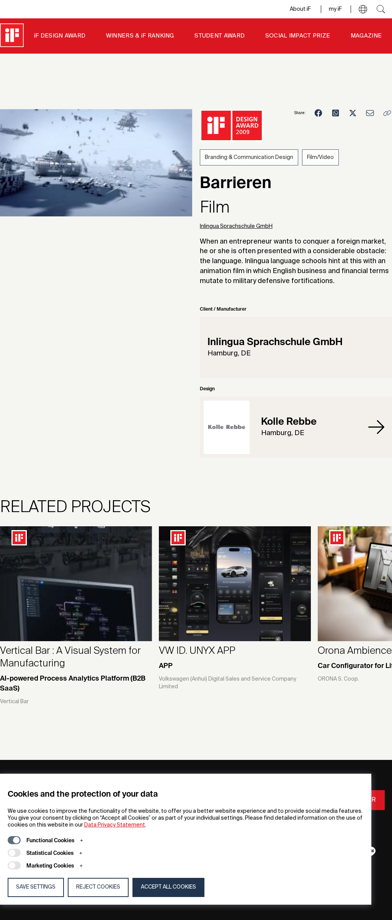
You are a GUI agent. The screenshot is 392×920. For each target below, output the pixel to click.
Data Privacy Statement (114, 825)
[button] (363, 9)
